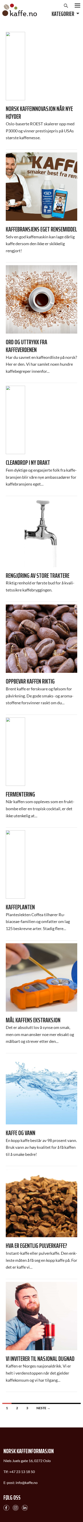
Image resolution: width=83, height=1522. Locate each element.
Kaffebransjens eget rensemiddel (41, 229)
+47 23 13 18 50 (22, 1471)
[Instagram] (15, 1507)
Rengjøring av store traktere (37, 576)
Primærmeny (77, 5)
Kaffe (19, 10)
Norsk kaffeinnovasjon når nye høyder (39, 112)
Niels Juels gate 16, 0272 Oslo (27, 1460)
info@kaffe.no (27, 1482)
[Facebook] (6, 1507)
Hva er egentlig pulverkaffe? (36, 1246)
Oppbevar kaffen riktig (30, 681)
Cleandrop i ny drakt (28, 463)
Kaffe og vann (20, 1133)
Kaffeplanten (20, 907)
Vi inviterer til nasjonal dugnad (40, 1359)
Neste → (43, 1408)
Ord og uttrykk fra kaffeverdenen (26, 346)
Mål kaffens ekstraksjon (33, 1020)
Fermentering (20, 794)
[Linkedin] (25, 1507)
